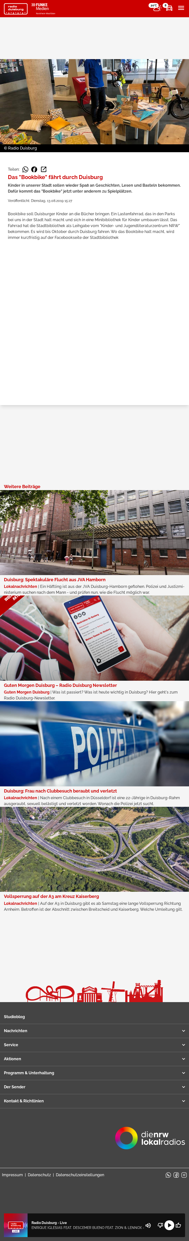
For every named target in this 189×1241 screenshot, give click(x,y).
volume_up (148, 1225)
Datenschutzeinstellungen (80, 1175)
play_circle (169, 1225)
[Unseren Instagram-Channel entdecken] (184, 1175)
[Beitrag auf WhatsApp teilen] (25, 169)
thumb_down (160, 1225)
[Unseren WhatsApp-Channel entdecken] (168, 1175)
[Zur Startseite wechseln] (16, 9)
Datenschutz (39, 1175)
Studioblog (14, 1016)
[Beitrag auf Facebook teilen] (34, 169)
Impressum (12, 1175)
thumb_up (178, 1225)
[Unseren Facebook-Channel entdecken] (176, 1175)
